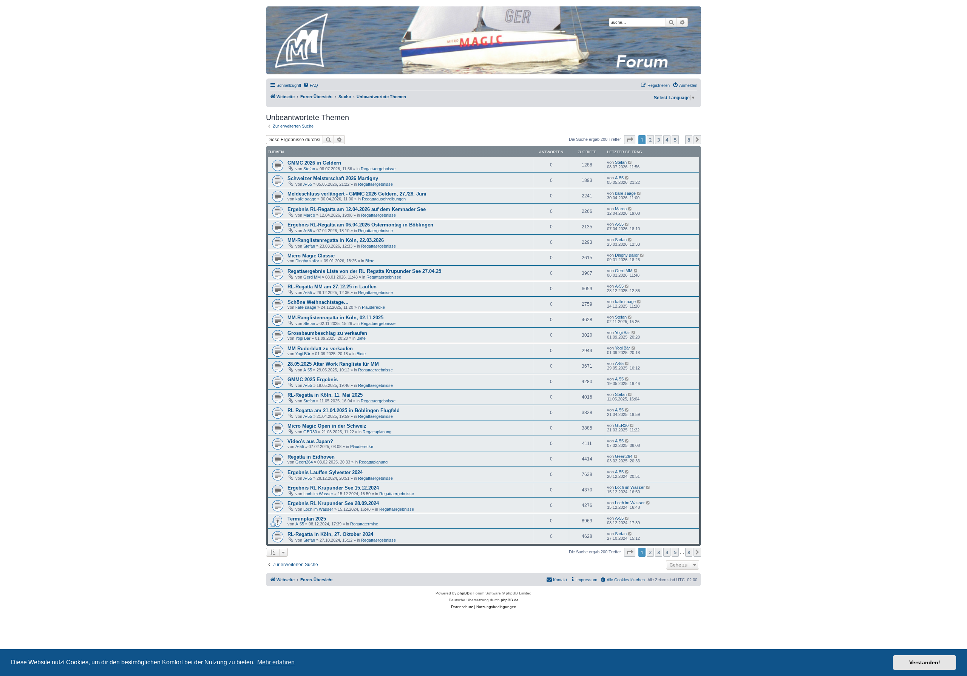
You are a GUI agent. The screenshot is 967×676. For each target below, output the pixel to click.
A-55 (307, 184)
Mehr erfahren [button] (276, 662)
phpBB (463, 593)
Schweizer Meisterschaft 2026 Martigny (332, 178)
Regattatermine (364, 524)
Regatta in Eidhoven (311, 457)
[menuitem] (310, 85)
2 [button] (650, 139)
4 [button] (667, 139)
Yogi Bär (302, 338)
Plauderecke (373, 307)
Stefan (309, 168)
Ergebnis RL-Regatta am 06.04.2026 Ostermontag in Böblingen (360, 225)
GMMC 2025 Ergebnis (312, 379)
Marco (309, 215)
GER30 (310, 432)
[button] (629, 139)
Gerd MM (312, 277)
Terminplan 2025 (306, 519)
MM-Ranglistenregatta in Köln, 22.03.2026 (335, 240)
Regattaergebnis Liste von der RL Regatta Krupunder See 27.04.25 (364, 271)
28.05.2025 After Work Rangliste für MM (333, 364)
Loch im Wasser (318, 493)
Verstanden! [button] (924, 662)
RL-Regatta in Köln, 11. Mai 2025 (325, 395)
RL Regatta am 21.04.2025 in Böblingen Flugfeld (343, 410)
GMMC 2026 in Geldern (314, 163)
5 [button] (675, 139)
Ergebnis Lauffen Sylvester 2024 (325, 472)
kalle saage (305, 199)
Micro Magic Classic (311, 256)
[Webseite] (483, 40)
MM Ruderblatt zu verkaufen (320, 348)
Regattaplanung (377, 432)
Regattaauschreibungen (384, 199)
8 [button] (688, 139)
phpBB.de (510, 600)
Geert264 (304, 462)
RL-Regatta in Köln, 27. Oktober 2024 (330, 534)
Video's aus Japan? (310, 441)
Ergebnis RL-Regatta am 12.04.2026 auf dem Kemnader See (356, 209)
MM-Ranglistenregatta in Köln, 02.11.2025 (335, 317)
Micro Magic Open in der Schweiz (326, 426)
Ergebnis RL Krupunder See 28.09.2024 (333, 503)
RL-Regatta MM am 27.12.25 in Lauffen (332, 286)
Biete (369, 261)
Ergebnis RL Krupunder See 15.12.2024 (333, 488)
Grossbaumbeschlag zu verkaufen (327, 333)
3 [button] (658, 139)
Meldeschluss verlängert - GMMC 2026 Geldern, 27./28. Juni (356, 194)
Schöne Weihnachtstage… (318, 302)
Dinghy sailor (307, 261)
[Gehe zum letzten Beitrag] (630, 162)
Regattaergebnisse (378, 168)
